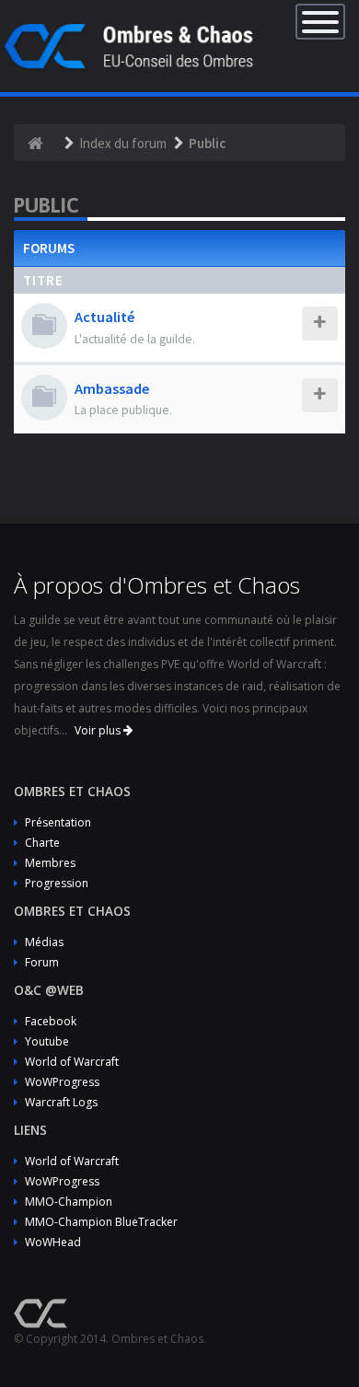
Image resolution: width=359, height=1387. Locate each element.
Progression (56, 883)
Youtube (47, 1041)
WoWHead (53, 1242)
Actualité (105, 316)
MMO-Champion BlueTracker (101, 1222)
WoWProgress (62, 1082)
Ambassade (112, 388)
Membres (50, 863)
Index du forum (123, 143)
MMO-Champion (68, 1201)
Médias (44, 942)
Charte (42, 842)
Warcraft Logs (61, 1102)
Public (207, 143)
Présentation (58, 822)
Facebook (50, 1021)
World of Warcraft (72, 1061)
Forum (42, 962)
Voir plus (99, 730)
